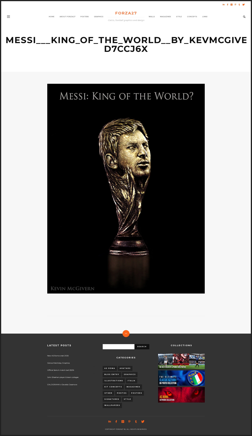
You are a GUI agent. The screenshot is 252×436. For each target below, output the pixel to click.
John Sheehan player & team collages (62, 377)
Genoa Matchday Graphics (58, 363)
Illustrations (113, 381)
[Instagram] (231, 4)
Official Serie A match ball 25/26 (60, 370)
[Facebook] (227, 4)
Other (108, 393)
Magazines (133, 387)
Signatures (111, 399)
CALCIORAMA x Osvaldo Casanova (62, 384)
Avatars (125, 368)
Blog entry (111, 374)
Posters (136, 393)
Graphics (130, 374)
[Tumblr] (239, 4)
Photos (122, 393)
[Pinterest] (235, 4)
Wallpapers (112, 405)
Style (127, 399)
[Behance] (223, 4)
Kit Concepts (113, 387)
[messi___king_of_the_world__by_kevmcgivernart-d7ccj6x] (121, 188)
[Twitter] (243, 4)
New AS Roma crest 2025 (58, 356)
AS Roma (109, 368)
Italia (131, 381)
